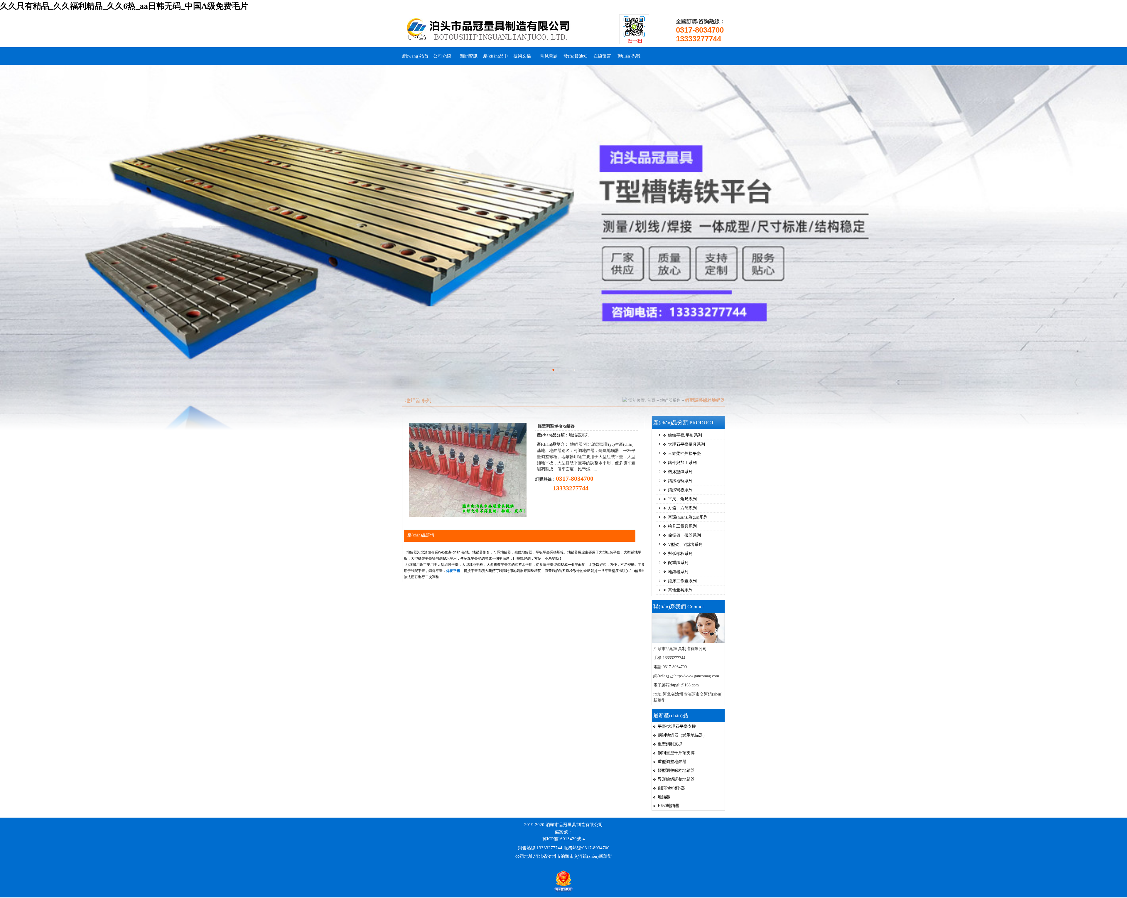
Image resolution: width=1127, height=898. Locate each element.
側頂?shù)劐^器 (671, 788)
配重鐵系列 (678, 563)
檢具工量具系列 (682, 526)
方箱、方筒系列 (682, 508)
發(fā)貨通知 (576, 56)
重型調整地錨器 (672, 761)
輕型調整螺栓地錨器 (676, 770)
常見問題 (549, 56)
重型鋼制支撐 (670, 744)
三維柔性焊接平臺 (684, 453)
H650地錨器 (668, 806)
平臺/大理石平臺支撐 (677, 726)
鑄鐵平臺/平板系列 (685, 435)
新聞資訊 (469, 56)
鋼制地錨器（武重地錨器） (682, 735)
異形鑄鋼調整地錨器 (676, 779)
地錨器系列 (670, 400)
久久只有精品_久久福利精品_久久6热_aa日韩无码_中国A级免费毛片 (124, 6)
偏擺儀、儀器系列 (684, 535)
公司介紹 (442, 56)
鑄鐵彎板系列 (680, 490)
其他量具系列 (680, 590)
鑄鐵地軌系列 (680, 481)
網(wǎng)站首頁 (415, 59)
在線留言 (602, 56)
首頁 (651, 400)
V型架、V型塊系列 (685, 544)
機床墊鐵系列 (680, 472)
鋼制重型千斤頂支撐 (676, 753)
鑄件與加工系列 (682, 462)
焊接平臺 (453, 571)
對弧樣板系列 (680, 553)
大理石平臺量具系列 (686, 444)
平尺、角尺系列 (682, 499)
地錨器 (411, 552)
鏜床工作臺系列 (682, 581)
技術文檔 (522, 56)
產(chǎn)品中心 (495, 59)
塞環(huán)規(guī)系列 (688, 517)
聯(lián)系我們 (629, 59)
